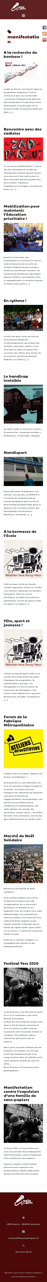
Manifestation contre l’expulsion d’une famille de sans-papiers (21, 1093)
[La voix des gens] (23, 1200)
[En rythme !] (23, 317)
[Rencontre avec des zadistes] (23, 149)
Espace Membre (28, 1277)
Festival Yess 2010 (21, 963)
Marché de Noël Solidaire (19, 837)
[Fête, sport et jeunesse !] (23, 648)
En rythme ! (15, 300)
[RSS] (44, 34)
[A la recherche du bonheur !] (21, 72)
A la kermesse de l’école (20, 533)
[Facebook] (44, 28)
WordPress (10, 1273)
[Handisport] (23, 471)
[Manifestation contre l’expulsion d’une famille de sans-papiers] (23, 1123)
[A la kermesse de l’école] (23, 559)
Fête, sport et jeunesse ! (17, 622)
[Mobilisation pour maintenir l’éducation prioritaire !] (23, 237)
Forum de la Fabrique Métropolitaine (19, 720)
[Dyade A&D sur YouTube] (44, 40)
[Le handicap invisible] (23, 404)
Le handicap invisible (16, 378)
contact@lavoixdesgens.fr (23, 1238)
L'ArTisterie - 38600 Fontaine (23, 1224)
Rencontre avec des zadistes (23, 131)
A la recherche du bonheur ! (20, 54)
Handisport (15, 452)
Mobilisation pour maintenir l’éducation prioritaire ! (22, 212)
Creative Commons (25, 1273)
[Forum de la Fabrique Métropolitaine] (23, 748)
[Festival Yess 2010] (23, 987)
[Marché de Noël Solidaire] (23, 863)
